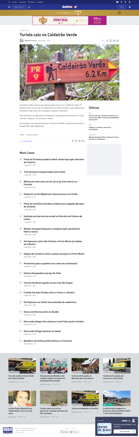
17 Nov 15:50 (54, 417)
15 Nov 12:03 (87, 382)
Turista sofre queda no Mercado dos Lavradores (82, 377)
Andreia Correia (44, 417)
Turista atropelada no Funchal (85, 408)
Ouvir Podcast (125, 431)
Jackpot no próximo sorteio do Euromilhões (100, 128)
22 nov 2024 (44, 40)
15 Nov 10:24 (118, 382)
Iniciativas (40, 2)
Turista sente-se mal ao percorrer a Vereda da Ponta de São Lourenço (53, 411)
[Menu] (9, 7)
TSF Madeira (31, 2)
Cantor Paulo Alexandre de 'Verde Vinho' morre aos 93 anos (20, 411)
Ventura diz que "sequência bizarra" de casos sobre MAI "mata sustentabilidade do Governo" (104, 117)
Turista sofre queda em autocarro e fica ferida (113, 377)
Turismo (14, 2)
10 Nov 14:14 (87, 412)
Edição (19, 7)
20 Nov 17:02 (24, 382)
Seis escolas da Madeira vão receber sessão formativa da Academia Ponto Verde (52, 378)
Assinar (122, 7)
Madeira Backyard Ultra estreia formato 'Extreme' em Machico (103, 138)
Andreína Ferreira (13, 382)
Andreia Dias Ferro (45, 384)
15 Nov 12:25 (56, 384)
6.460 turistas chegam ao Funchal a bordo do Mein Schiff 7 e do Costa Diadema (116, 411)
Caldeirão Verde (32, 135)
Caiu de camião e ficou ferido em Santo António (21, 377)
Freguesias (22, 2)
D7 (9, 2)
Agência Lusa (12, 417)
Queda (22, 135)
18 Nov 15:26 (21, 417)
